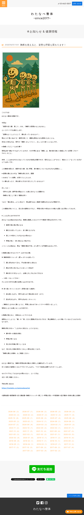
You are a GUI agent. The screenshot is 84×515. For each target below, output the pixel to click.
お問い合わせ (77, 3)
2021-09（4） (55, 431)
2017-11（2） (14, 447)
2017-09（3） (41, 447)
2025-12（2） (56, 415)
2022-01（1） (69, 428)
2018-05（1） (14, 444)
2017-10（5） (27, 447)
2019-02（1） (28, 441)
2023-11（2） (14, 428)
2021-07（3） (69, 431)
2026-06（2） (42, 411)
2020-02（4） (14, 438)
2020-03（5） (69, 434)
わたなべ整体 (42, 508)
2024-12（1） (42, 421)
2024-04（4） (28, 424)
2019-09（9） (14, 441)
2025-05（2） (14, 421)
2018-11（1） (42, 441)
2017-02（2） (55, 451)
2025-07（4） (56, 418)
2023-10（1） (28, 428)
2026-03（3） (14, 415)
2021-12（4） (14, 431)
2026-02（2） (28, 415)
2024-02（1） (56, 424)
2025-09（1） (27, 418)
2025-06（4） (70, 418)
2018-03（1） (42, 444)
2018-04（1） (28, 444)
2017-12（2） (69, 444)
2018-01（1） (56, 444)
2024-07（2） (14, 424)
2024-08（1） (69, 421)
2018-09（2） (69, 441)
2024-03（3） (42, 424)
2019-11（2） (55, 438)
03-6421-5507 (65, 4)
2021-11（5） (28, 431)
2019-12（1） (42, 438)
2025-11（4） (69, 415)
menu (3, 5)
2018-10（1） (55, 441)
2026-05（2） (56, 411)
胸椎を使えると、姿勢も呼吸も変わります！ (43, 44)
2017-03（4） (42, 451)
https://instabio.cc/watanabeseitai (16, 388)
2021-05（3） (14, 434)
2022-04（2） (42, 428)
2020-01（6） (28, 438)
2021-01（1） (55, 434)
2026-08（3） (14, 411)
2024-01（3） (70, 424)
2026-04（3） (70, 411)
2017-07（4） (69, 447)
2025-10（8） (14, 418)
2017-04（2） (28, 451)
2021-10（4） (41, 431)
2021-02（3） (42, 434)
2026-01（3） (42, 415)
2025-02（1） (28, 421)
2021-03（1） (28, 434)
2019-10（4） (69, 438)
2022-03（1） (55, 428)
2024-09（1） (55, 421)
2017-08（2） (55, 447)
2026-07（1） (28, 411)
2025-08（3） (42, 418)
